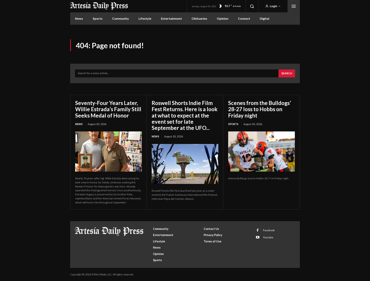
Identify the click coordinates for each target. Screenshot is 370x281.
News (79, 124)
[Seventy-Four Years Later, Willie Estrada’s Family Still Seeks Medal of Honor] (108, 151)
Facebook (269, 230)
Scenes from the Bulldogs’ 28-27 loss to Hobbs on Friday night (259, 109)
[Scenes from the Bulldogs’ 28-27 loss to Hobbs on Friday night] (261, 151)
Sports (233, 124)
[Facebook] (257, 230)
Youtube (268, 237)
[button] (252, 6)
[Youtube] (257, 237)
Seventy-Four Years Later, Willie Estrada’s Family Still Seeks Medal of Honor (108, 109)
